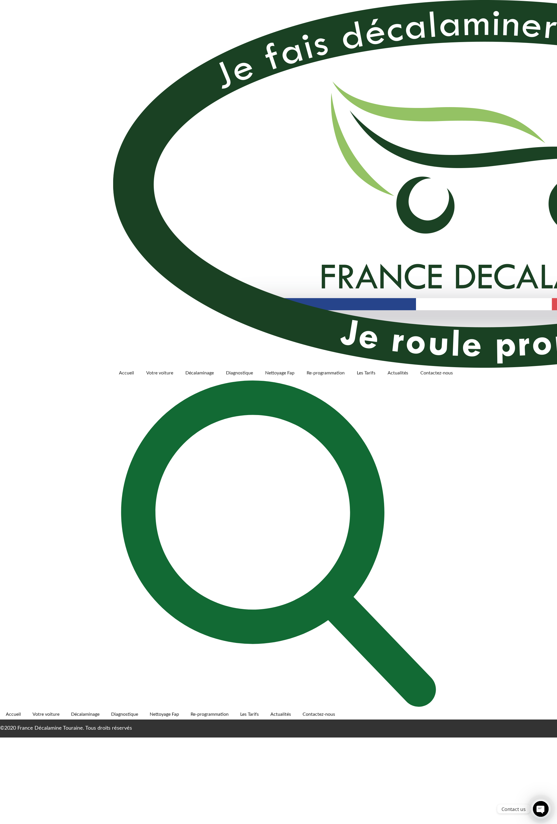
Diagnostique (239, 373)
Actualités (398, 373)
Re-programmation (326, 373)
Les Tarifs (366, 373)
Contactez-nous (436, 373)
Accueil (126, 373)
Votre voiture (159, 373)
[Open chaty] (541, 809)
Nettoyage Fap (279, 373)
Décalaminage (199, 373)
